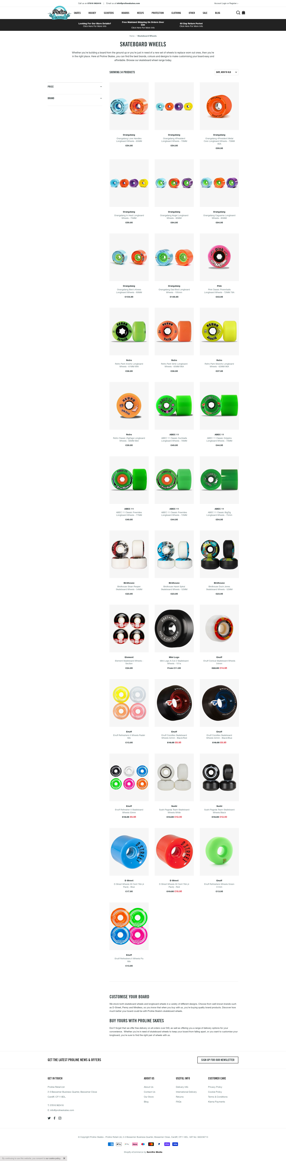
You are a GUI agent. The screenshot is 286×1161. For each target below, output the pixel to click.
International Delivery (186, 1091)
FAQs (178, 1101)
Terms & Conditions (218, 1096)
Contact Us (149, 1091)
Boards (125, 12)
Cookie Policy (215, 1091)
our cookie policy (53, 1158)
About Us (148, 1087)
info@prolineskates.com (62, 1110)
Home (132, 36)
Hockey (92, 12)
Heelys (140, 12)
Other (192, 12)
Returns (180, 1096)
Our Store (149, 1096)
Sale (205, 12)
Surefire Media (154, 1152)
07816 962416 (57, 1105)
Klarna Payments (216, 1101)
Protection (158, 12)
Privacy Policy (215, 1087)
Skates (77, 12)
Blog (217, 12)
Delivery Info (182, 1087)
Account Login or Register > (226, 3)
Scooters (109, 12)
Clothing (176, 12)
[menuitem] (77, 13)
